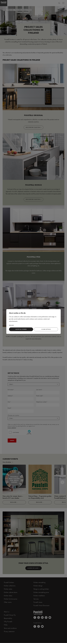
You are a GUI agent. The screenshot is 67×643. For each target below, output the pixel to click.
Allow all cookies (21, 329)
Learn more (11, 325)
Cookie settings (46, 329)
